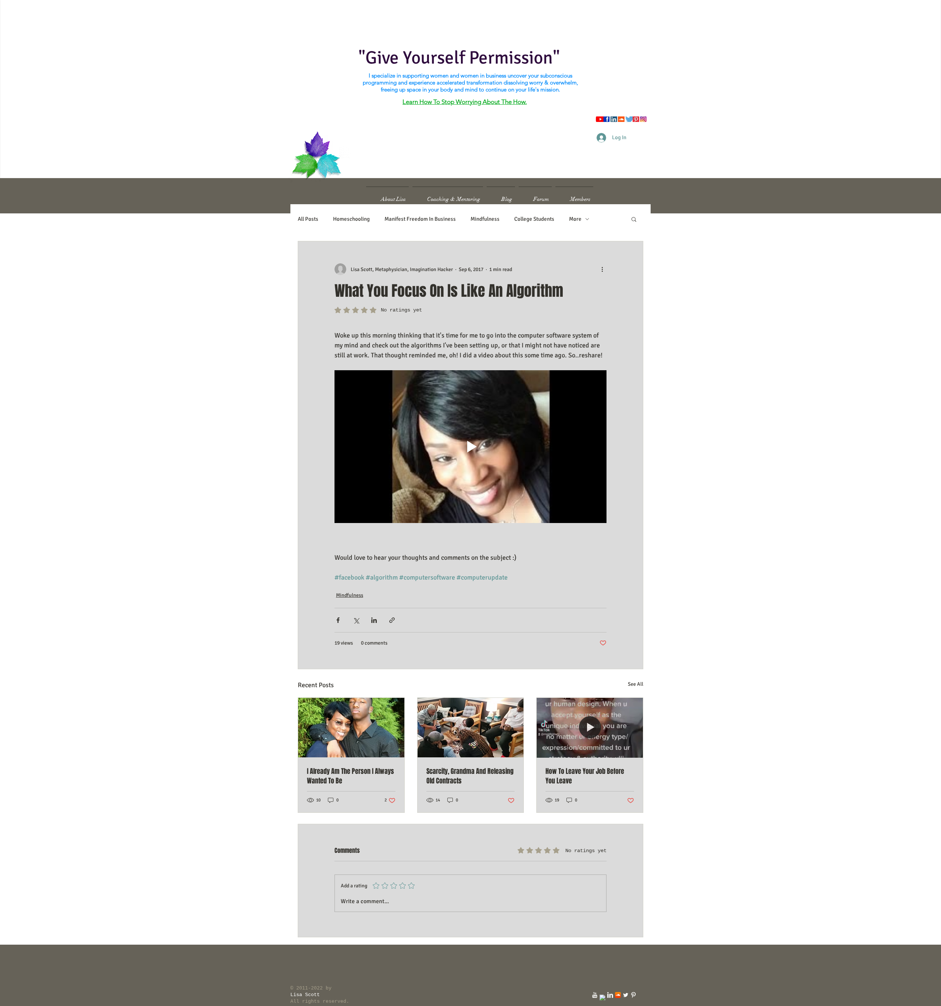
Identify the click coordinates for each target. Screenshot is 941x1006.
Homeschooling (351, 219)
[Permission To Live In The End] (595, 995)
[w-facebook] (602, 997)
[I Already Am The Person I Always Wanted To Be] (351, 727)
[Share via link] (392, 620)
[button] (633, 219)
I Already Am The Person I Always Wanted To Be (350, 776)
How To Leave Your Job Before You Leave (584, 776)
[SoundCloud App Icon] (618, 995)
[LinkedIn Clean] (610, 995)
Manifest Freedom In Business (420, 219)
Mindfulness (485, 219)
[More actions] (602, 269)
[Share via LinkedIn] (374, 620)
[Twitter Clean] (626, 995)
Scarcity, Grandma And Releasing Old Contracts (470, 776)
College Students (534, 219)
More (575, 219)
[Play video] (470, 446)
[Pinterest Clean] (633, 995)
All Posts (308, 219)
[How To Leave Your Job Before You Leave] (590, 727)
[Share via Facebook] (337, 620)
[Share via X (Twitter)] (356, 620)
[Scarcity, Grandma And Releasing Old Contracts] (471, 727)
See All (635, 684)
